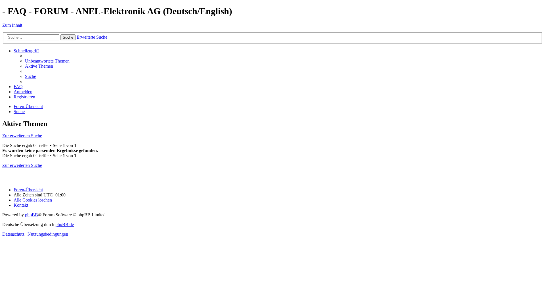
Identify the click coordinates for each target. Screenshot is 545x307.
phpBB (31, 214)
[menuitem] (47, 61)
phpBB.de (64, 224)
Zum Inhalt (12, 25)
